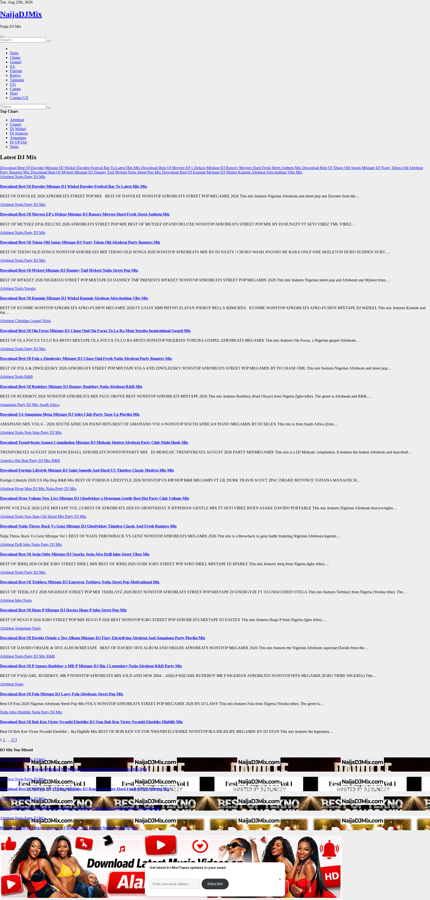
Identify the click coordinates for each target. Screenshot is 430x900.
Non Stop (32, 432)
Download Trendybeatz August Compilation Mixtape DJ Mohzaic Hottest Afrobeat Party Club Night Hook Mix (94, 442)
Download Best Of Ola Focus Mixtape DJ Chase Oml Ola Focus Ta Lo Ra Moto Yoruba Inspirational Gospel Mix (95, 331)
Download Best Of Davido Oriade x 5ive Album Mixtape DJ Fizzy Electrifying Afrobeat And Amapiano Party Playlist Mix (102, 638)
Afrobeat (17, 120)
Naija (14, 53)
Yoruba (30, 288)
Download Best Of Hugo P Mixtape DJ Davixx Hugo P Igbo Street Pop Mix (63, 610)
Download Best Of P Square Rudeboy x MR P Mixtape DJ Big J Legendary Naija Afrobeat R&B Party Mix (91, 666)
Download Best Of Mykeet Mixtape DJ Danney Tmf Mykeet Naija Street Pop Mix (69, 270)
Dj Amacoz (19, 133)
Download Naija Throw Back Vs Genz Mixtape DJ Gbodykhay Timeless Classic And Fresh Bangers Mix (88, 526)
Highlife (25, 712)
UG (13, 84)
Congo (15, 89)
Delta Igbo (9, 712)
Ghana (15, 57)
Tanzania (17, 80)
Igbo (27, 544)
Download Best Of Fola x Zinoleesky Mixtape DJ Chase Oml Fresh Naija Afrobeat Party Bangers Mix (86, 358)
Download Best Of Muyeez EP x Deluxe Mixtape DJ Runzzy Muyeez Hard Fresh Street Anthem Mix (84, 214)
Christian (22, 321)
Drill (19, 544)
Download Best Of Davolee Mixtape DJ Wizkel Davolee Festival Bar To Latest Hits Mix (73, 186)
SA (12, 66)
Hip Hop (21, 460)
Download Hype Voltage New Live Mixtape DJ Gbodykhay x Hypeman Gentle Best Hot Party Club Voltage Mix (94, 498)
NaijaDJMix (21, 14)
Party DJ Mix (35, 177)
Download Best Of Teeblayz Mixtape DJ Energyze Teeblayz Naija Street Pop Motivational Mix (80, 582)
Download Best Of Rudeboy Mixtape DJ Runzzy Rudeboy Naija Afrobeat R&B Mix (71, 386)
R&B (28, 377)
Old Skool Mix (53, 516)
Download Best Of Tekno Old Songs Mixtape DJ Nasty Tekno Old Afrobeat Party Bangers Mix (80, 242)
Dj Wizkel (18, 129)
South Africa (49, 405)
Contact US (19, 98)
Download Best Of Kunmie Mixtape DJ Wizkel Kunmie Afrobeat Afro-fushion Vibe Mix (74, 298)
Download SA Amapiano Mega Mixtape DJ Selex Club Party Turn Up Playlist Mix (70, 414)
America (7, 460)
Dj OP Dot (18, 142)
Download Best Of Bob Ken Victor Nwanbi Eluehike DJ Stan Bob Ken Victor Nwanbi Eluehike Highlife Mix (91, 722)
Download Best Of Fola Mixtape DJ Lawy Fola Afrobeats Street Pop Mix (61, 694)
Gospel (15, 62)
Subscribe (215, 884)
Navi (14, 93)
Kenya (15, 75)
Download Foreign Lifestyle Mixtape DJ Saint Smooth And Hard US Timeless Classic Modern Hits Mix (87, 470)
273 (14, 740)
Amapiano (18, 138)
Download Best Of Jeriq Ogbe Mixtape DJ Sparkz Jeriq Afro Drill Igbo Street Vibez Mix (75, 554)
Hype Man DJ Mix (30, 489)
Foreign (16, 71)
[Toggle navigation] (2, 36)
